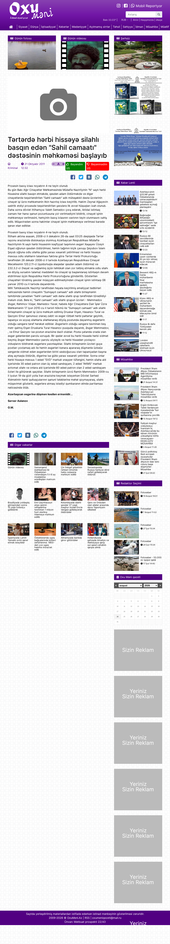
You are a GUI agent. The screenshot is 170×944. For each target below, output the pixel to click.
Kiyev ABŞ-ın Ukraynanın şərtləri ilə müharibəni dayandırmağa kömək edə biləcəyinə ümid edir (148, 307)
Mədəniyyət (79, 26)
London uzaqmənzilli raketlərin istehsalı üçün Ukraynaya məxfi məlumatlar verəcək (147, 349)
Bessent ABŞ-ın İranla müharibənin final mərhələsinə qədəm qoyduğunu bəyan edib (148, 281)
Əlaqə (159, 19)
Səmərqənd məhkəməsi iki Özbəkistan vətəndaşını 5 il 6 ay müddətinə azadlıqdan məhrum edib (45, 474)
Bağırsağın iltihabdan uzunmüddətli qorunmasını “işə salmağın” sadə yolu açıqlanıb (148, 221)
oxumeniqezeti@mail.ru (106, 917)
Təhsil (116, 26)
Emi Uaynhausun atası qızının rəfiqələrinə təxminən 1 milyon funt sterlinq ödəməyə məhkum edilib (44, 509)
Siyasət (23, 26)
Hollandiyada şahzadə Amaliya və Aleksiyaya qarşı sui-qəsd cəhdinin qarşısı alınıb (98, 542)
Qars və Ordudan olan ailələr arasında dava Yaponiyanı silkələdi (98, 506)
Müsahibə (152, 26)
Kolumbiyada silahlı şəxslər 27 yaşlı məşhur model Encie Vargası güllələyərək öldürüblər (72, 507)
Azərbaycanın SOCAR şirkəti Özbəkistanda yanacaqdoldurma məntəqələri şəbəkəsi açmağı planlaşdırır (149, 199)
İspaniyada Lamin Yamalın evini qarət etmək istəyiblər (18, 540)
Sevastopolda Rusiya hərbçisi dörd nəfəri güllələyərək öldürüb (98, 471)
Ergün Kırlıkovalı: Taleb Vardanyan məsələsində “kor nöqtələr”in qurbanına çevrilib (150, 410)
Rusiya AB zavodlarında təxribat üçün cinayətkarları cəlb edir (147, 241)
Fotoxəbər (146, 492)
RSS (87, 917)
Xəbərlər (64, 26)
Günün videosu (16, 467)
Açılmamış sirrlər (99, 26)
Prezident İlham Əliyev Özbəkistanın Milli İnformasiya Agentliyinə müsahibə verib (151, 373)
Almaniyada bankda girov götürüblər (71, 538)
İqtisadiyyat (48, 26)
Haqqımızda (147, 19)
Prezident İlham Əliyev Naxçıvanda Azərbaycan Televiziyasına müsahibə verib (151, 392)
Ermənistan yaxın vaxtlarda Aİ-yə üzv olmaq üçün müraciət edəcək (148, 259)
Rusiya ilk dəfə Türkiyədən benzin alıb (147, 326)
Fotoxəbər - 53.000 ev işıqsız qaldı (151, 558)
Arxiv (135, 19)
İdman (139, 26)
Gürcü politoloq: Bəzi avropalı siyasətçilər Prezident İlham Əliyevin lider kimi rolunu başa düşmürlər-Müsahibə (150, 460)
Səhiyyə (128, 26)
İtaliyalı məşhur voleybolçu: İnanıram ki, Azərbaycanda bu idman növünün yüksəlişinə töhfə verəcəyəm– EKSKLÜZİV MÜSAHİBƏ (150, 433)
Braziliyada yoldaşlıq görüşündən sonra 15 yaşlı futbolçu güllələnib (18, 506)
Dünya (34, 26)
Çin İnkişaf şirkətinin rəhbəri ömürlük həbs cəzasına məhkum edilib (71, 471)
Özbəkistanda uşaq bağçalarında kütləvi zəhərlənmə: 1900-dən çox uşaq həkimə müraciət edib (45, 543)
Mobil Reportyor (148, 6)
